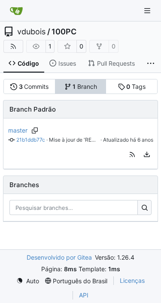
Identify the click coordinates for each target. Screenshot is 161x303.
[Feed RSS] (13, 46)
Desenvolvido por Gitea (59, 257)
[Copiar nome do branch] (34, 130)
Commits (34, 86)
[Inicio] (16, 10)
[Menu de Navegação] (148, 10)
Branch (85, 86)
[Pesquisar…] (144, 207)
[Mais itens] (151, 64)
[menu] (146, 154)
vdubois (31, 31)
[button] (132, 154)
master (17, 130)
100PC (64, 31)
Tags (136, 86)
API (83, 295)
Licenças (132, 280)
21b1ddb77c (30, 139)
